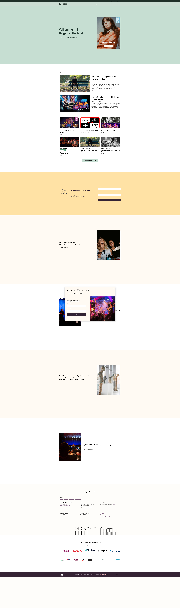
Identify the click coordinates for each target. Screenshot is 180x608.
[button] (97, 33)
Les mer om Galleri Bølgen (64, 382)
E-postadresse (70, 308)
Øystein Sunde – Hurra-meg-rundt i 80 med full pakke (68, 152)
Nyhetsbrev (71, 499)
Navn (99, 186)
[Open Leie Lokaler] (116, 4)
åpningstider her (64, 504)
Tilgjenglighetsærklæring (105, 516)
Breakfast (101, 574)
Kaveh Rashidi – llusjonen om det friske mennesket (104, 78)
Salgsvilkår (102, 513)
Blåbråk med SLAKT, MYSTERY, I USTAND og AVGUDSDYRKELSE (89, 131)
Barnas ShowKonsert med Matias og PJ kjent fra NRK (105, 98)
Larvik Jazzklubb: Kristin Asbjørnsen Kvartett (68, 131)
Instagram (66, 499)
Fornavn (68, 303)
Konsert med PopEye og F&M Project (110, 130)
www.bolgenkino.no (88, 507)
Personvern (102, 514)
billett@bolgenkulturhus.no (65, 505)
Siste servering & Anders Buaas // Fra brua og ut (110, 150)
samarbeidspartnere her (93, 545)
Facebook (61, 499)
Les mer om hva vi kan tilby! (89, 449)
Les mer (61, 134)
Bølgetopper (106, 574)
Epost (99, 193)
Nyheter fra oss (78, 499)
